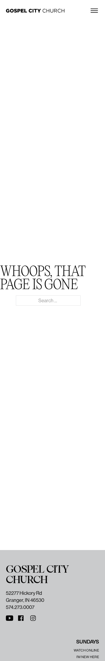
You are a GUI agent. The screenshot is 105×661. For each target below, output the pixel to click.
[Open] (94, 11)
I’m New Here (87, 657)
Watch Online (86, 650)
